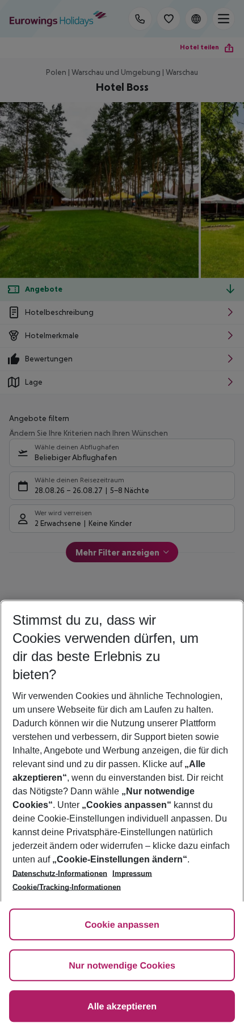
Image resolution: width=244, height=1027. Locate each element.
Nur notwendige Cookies (122, 966)
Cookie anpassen (122, 925)
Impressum (132, 873)
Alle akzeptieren (122, 1007)
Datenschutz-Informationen (59, 873)
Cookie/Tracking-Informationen (66, 887)
